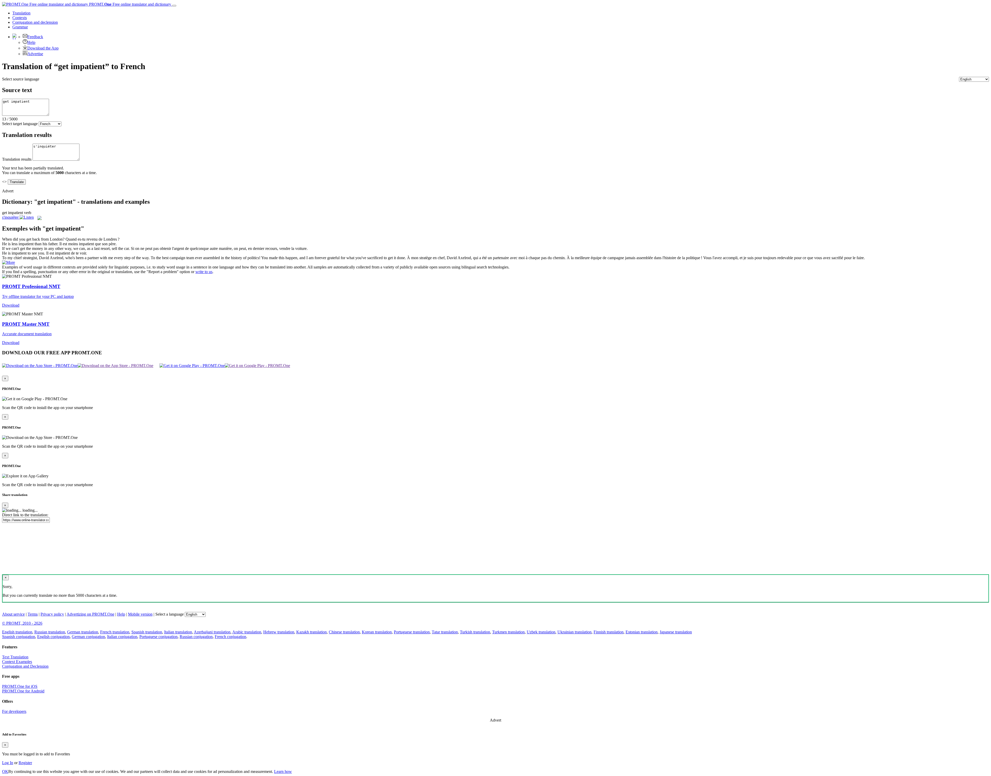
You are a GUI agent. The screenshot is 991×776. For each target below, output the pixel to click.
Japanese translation (676, 632)
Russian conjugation (196, 636)
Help (31, 42)
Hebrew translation (278, 632)
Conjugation (35, 22)
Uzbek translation (541, 632)
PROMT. (129, 4)
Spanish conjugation (18, 636)
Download (10, 305)
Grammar (20, 27)
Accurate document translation (27, 334)
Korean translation (377, 632)
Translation (21, 13)
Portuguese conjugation (158, 636)
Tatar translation (445, 632)
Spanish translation (146, 632)
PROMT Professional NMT (31, 286)
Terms (33, 614)
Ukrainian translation (574, 632)
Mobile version (140, 614)
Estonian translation (642, 632)
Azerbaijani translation (212, 632)
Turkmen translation (508, 632)
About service (13, 614)
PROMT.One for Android (23, 691)
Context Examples (17, 661)
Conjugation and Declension (25, 666)
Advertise (35, 54)
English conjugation (53, 636)
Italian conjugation (122, 636)
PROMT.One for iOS (19, 686)
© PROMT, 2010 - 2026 (22, 623)
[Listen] (27, 217)
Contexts (19, 17)
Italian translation (178, 632)
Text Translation (15, 657)
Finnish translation (609, 632)
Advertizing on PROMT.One (90, 614)
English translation (17, 632)
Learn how (283, 771)
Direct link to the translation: (25, 515)
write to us (203, 271)
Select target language (20, 123)
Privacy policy (52, 614)
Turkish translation (475, 632)
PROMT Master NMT (26, 324)
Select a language (169, 614)
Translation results (16, 159)
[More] (8, 262)
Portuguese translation (412, 632)
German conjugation (88, 636)
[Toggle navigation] (174, 5)
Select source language (20, 79)
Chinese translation (344, 632)
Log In (7, 763)
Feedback (35, 37)
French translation (114, 632)
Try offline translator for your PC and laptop (38, 296)
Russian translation (49, 632)
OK (5, 771)
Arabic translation (246, 632)
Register (25, 763)
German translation (82, 632)
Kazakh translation (311, 632)
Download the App (43, 48)
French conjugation (230, 636)
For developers (14, 711)
